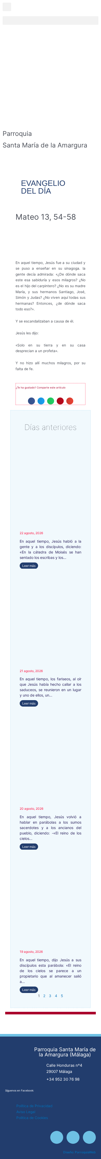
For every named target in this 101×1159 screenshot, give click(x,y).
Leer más (28, 566)
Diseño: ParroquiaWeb (79, 1152)
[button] (50, 20)
